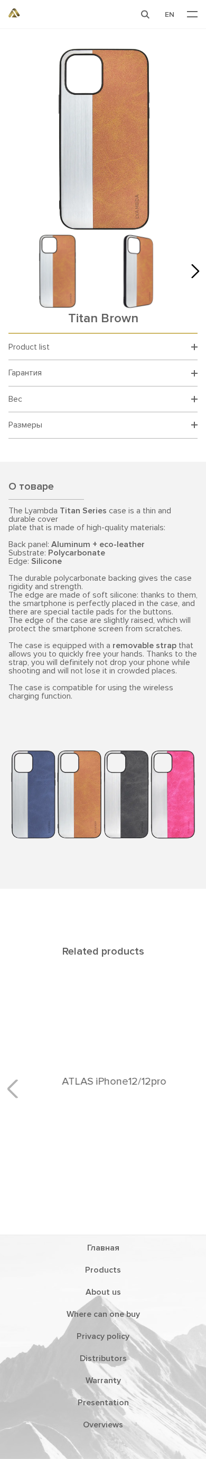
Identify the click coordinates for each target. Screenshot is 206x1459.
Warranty (103, 1380)
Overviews (103, 1425)
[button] (145, 14)
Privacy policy (103, 1336)
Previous (16, 1088)
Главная (103, 1248)
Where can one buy (103, 1314)
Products (103, 1270)
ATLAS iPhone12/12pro (103, 1081)
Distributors (103, 1358)
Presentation (103, 1402)
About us (103, 1292)
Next (192, 271)
